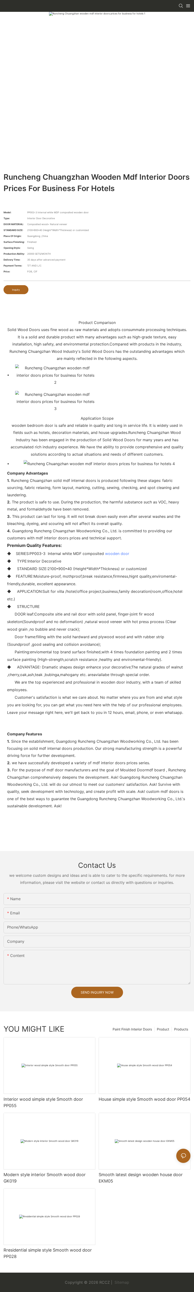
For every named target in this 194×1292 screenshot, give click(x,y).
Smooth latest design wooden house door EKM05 (141, 1177)
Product (163, 1029)
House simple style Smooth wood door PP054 (144, 1099)
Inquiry (16, 289)
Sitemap (121, 1282)
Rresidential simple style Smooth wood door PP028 (48, 1253)
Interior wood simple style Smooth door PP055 (43, 1102)
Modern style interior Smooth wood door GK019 (45, 1177)
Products (181, 1029)
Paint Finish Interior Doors (132, 1029)
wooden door (117, 553)
